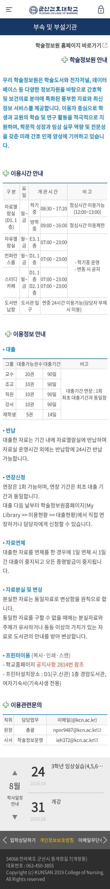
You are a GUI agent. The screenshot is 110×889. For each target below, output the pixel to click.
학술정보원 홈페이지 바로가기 (69, 45)
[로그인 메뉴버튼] (104, 11)
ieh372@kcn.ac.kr (75, 740)
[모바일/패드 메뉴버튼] (9, 10)
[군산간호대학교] (52, 11)
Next (102, 840)
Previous (4, 840)
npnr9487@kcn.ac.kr (75, 730)
